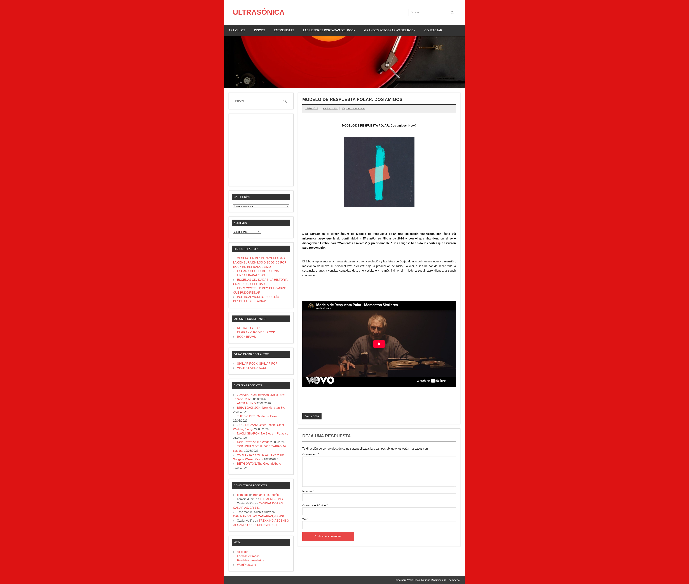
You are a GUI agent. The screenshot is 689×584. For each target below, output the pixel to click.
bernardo (243, 494)
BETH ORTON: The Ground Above (259, 463)
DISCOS (259, 30)
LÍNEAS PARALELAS (251, 275)
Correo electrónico (315, 505)
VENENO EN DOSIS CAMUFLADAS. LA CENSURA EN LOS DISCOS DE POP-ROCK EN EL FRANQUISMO (260, 262)
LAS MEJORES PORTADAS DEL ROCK (329, 30)
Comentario (310, 454)
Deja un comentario (353, 108)
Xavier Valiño (330, 108)
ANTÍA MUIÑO (246, 403)
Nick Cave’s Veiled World (253, 442)
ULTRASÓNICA (259, 12)
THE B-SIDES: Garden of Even (257, 416)
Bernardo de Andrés (266, 494)
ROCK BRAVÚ (246, 336)
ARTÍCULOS (237, 30)
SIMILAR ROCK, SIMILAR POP (257, 363)
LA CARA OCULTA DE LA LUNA (258, 271)
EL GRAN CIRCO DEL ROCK (256, 332)
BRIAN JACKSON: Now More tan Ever (261, 407)
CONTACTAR (433, 30)
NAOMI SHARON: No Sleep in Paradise (262, 433)
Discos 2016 (312, 416)
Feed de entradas (248, 556)
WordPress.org (246, 564)
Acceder (242, 551)
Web (305, 519)
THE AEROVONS (271, 499)
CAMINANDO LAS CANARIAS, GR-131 (258, 516)
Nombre (308, 491)
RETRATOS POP (248, 328)
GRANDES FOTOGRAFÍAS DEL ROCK (390, 30)
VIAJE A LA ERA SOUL (252, 367)
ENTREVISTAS (284, 30)
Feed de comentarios (250, 560)
